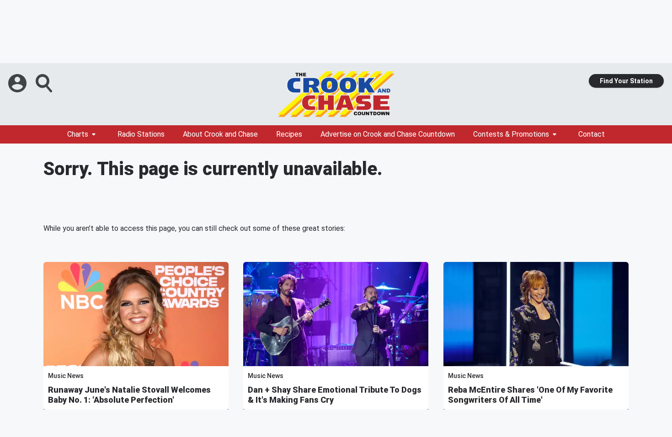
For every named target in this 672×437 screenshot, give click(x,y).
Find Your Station (626, 81)
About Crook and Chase (220, 134)
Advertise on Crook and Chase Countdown (387, 134)
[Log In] (18, 83)
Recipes (289, 134)
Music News (66, 375)
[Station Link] (336, 94)
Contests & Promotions (511, 134)
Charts (77, 134)
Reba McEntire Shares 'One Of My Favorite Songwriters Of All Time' (530, 395)
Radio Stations (141, 134)
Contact (591, 134)
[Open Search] (45, 83)
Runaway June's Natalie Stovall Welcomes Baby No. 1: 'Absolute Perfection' (129, 395)
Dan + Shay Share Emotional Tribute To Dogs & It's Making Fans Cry (334, 395)
